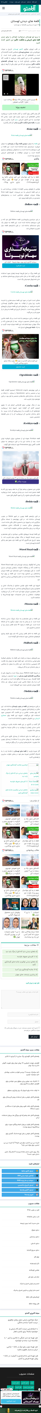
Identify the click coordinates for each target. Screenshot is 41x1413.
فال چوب (10, 1387)
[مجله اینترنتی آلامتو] (29, 8)
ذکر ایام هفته (34, 1263)
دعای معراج (35, 1230)
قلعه (35, 144)
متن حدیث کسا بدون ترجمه (29, 1223)
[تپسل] (3, 70)
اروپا (15, 676)
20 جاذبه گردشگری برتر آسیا (25, 969)
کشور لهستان (18, 49)
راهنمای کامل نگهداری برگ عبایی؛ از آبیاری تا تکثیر (22, 1056)
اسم (32, 1383)
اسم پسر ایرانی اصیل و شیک (29, 1284)
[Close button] (40, 1406)
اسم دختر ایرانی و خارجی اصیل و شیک (26, 1290)
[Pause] (4, 93)
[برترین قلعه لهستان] (20, 292)
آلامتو (38, 14)
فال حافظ (34, 2)
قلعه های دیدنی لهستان (25, 21)
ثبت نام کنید (20, 266)
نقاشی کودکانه (34, 1270)
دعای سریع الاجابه (33, 1250)
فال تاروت (18, 1387)
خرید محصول (20, 367)
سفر (16, 120)
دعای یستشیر (34, 1237)
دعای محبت (15, 1383)
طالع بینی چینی (28, 1387)
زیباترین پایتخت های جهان (25, 974)
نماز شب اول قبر (33, 1277)
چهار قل (36, 1257)
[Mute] (7, 93)
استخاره (29, 2)
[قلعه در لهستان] (20, 610)
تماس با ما (4, 2)
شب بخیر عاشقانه (33, 1217)
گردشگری (33, 14)
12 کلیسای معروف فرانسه (19, 781)
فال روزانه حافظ (34, 1304)
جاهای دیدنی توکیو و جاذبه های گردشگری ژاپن (17, 791)
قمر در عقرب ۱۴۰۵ (33, 1210)
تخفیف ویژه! (20, 107)
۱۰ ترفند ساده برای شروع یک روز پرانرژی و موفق (23, 1090)
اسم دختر (23, 2)
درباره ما (11, 2)
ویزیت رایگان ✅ (20, 482)
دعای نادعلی (35, 1243)
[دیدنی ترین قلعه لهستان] (20, 508)
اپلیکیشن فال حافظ (32, 1297)
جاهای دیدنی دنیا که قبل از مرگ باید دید (17, 774)
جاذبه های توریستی (25, 14)
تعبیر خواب (17, 2)
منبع (20, 31)
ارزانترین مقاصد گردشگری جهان (17, 765)
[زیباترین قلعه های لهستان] (20, 135)
